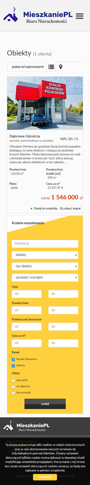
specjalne (22, 380)
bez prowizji (23, 392)
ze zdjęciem (23, 386)
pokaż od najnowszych (28, 67)
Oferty (16, 373)
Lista (51, 67)
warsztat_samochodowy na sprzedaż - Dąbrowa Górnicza (45, 145)
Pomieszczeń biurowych (27, 319)
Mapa (61, 67)
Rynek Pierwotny (26, 359)
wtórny (20, 365)
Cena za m (19, 335)
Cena (15, 286)
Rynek (15, 352)
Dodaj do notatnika (45, 208)
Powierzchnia (20, 303)
